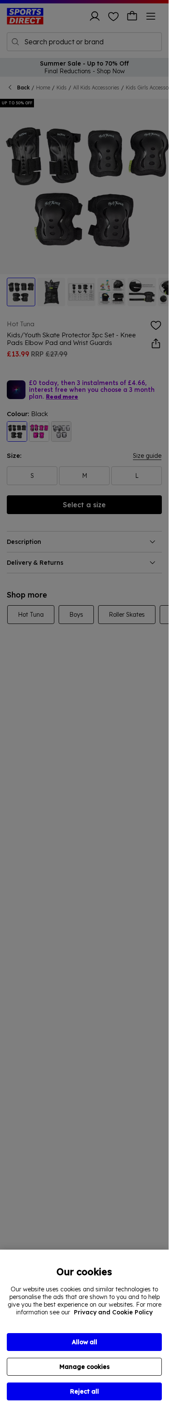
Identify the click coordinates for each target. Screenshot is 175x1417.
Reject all (84, 1391)
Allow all (84, 1342)
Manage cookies (84, 1367)
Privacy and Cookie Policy (113, 1312)
